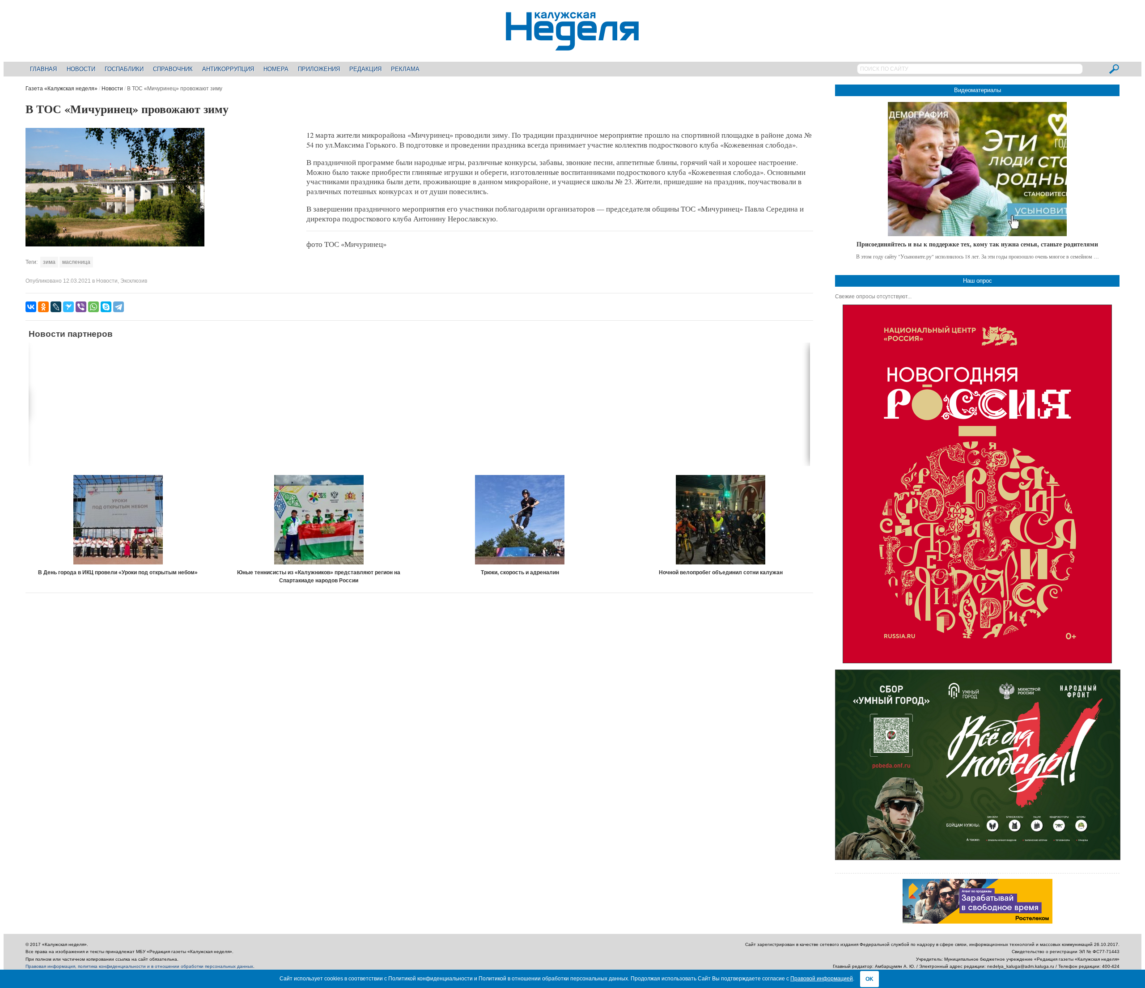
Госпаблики (124, 69)
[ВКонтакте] (30, 306)
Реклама (405, 69)
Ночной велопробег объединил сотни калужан (721, 572)
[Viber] (81, 306)
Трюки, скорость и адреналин (520, 572)
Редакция (365, 69)
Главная (43, 69)
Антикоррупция (228, 69)
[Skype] (106, 306)
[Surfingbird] (68, 306)
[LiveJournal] (56, 306)
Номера (275, 69)
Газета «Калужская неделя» (61, 88)
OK (869, 979)
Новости (81, 69)
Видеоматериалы (977, 90)
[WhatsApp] (93, 306)
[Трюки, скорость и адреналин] (519, 519)
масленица (76, 262)
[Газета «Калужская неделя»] (572, 45)
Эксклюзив (133, 281)
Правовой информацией (821, 978)
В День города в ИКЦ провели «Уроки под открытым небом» (118, 572)
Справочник (173, 69)
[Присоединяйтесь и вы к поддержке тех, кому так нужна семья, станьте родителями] (977, 169)
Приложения (319, 69)
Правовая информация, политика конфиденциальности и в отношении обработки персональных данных (139, 966)
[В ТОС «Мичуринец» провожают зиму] (114, 245)
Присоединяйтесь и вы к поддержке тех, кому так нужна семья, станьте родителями (977, 244)
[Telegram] (118, 306)
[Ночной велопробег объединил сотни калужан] (720, 519)
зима (49, 262)
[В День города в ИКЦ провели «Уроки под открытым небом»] (118, 519)
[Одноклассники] (43, 306)
